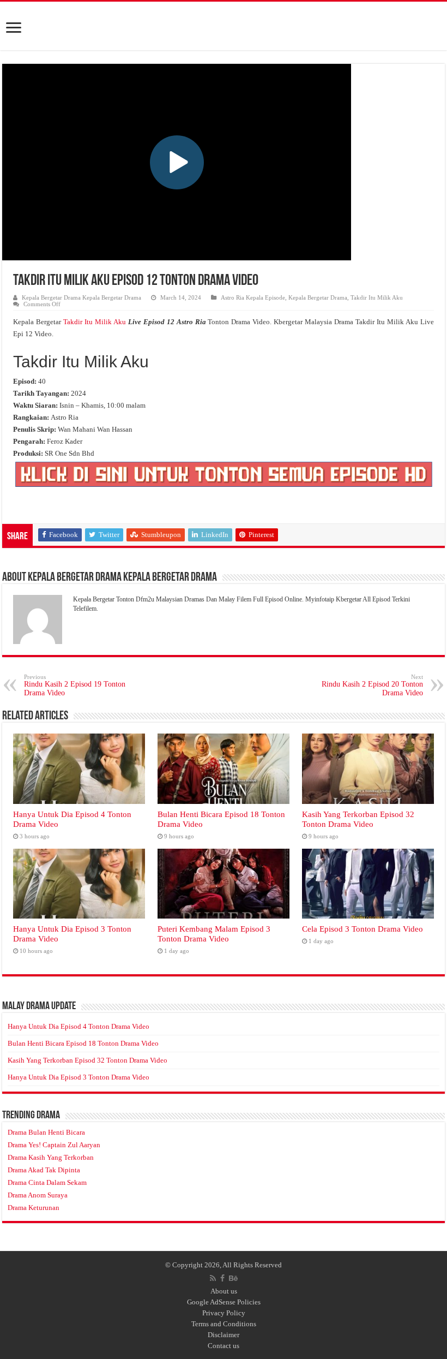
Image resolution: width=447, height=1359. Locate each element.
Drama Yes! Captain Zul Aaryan (54, 1145)
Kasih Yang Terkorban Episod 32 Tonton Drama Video (358, 818)
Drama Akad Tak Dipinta (44, 1170)
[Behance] (233, 1278)
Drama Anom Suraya (38, 1195)
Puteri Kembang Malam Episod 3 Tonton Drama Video (214, 933)
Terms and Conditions (223, 1324)
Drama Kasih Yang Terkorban (51, 1157)
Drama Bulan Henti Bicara (46, 1132)
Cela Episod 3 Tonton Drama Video (362, 928)
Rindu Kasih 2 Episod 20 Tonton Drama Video (372, 685)
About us (223, 1291)
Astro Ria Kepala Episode (253, 297)
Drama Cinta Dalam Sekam (47, 1182)
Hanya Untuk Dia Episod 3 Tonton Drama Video (78, 1077)
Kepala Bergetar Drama (317, 297)
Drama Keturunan (33, 1207)
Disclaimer (223, 1335)
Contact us (223, 1346)
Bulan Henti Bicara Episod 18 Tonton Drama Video (83, 1043)
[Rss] (213, 1278)
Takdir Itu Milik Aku (377, 297)
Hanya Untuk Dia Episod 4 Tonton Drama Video (78, 1026)
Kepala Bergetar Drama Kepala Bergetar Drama (81, 297)
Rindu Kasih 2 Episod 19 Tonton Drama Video (74, 685)
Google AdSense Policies (224, 1302)
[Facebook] (222, 1278)
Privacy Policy (223, 1313)
